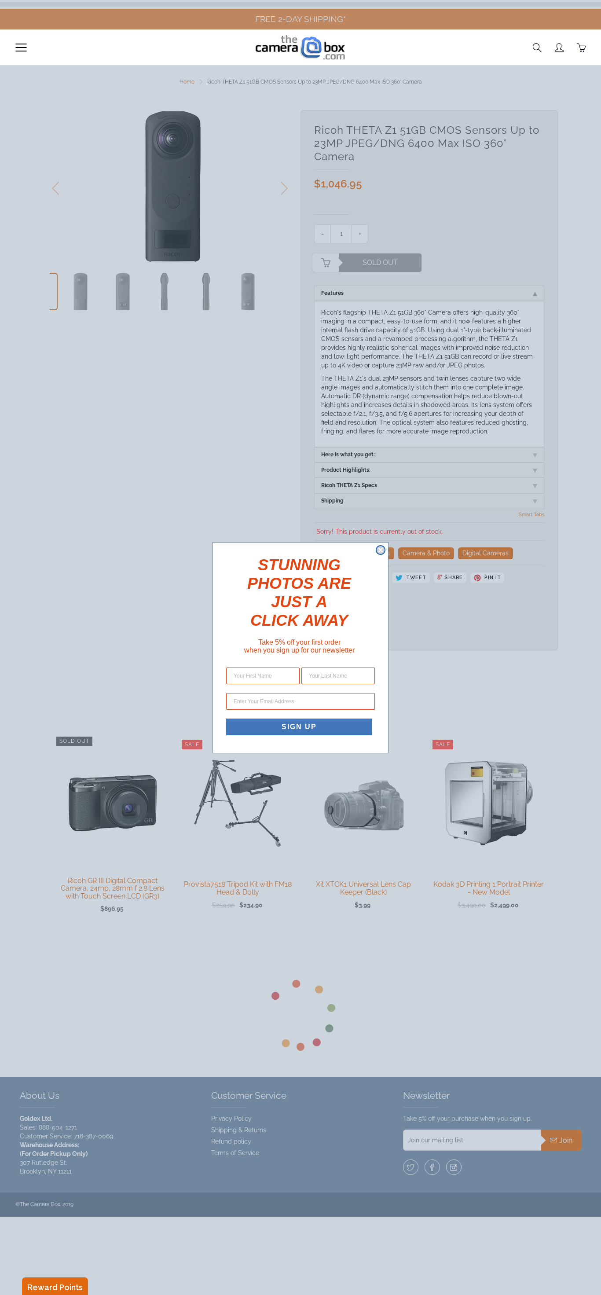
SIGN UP (299, 726)
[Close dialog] (380, 550)
